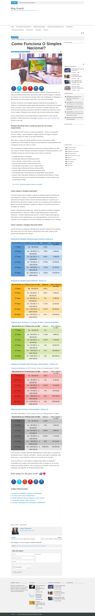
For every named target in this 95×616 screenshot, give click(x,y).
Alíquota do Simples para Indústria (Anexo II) (28, 281)
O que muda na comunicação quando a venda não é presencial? (75, 108)
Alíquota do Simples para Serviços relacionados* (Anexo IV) (34, 364)
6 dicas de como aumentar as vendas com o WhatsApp (74, 98)
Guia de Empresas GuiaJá (36, 614)
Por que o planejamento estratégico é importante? (29, 502)
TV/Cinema (38, 30)
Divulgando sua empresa (23, 26)
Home (12, 26)
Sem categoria (70, 161)
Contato (45, 30)
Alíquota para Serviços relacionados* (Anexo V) (29, 409)
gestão (17, 524)
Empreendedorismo (39, 26)
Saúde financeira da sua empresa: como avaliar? (28, 498)
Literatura (69, 26)
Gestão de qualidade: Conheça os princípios (27, 493)
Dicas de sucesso (20, 39)
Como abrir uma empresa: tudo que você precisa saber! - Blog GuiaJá (31, 545)
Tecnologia (29, 30)
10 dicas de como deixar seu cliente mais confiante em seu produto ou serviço (75, 113)
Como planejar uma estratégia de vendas (28, 2)
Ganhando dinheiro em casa (55, 26)
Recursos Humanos (18, 30)
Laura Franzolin (35, 51)
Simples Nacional (23, 524)
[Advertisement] (60, 15)
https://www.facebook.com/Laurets (27, 530)
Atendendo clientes (71, 147)
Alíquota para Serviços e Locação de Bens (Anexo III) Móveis (34, 322)
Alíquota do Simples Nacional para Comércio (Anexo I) (32, 239)
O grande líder (70, 106)
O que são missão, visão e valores (23, 500)
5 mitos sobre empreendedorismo (23, 495)
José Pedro (69, 96)
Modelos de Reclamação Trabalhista (39, 596)
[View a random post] (81, 33)
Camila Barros (70, 102)
